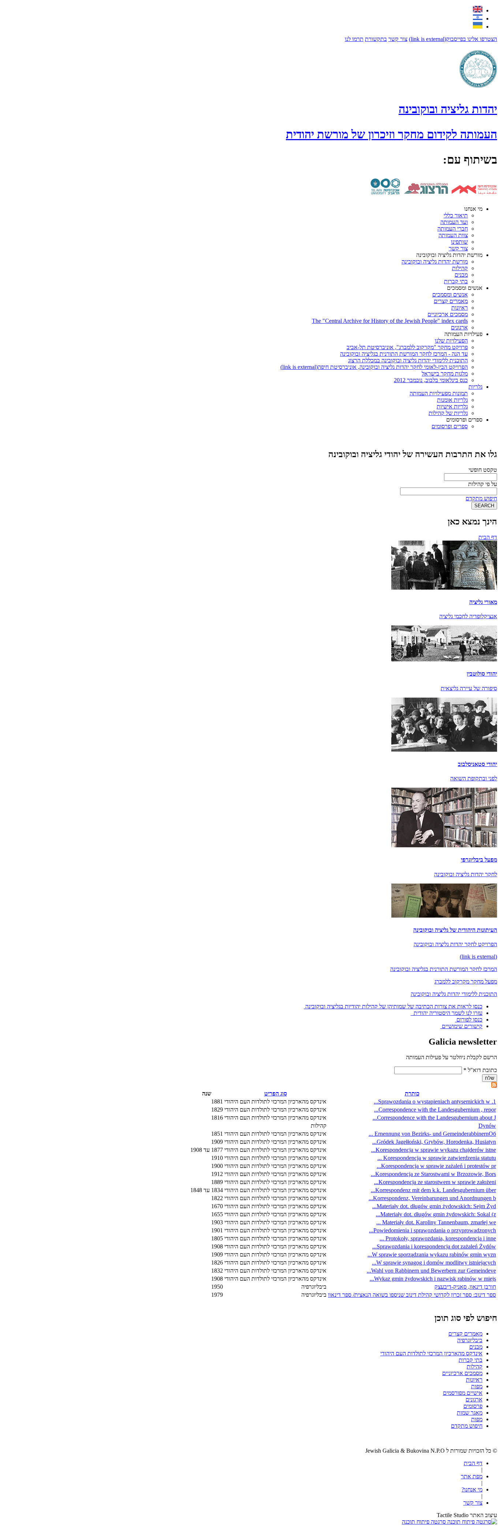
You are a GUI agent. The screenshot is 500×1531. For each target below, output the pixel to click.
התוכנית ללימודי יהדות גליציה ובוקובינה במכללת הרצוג (408, 360)
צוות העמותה (453, 235)
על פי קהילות (482, 484)
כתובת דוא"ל (480, 1070)
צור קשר (397, 39)
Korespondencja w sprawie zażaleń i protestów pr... (436, 1166)
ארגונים (459, 327)
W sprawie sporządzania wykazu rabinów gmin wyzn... (431, 1254)
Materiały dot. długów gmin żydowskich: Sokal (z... (436, 1214)
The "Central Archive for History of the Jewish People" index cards (390, 321)
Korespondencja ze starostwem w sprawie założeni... (435, 1182)
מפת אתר (471, 1476)
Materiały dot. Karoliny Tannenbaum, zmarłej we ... (436, 1222)
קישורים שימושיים (462, 1026)
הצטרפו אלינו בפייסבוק (453, 39)
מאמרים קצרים (451, 301)
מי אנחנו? (472, 1489)
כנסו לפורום (469, 1019)
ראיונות (459, 308)
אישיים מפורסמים (462, 1393)
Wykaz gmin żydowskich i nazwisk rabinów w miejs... (433, 1279)
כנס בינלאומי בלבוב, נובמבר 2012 (431, 380)
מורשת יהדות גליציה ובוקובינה (449, 255)
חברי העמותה (452, 228)
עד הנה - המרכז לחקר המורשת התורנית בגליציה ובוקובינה (404, 354)
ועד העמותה (454, 222)
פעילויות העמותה (463, 334)
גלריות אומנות (452, 400)
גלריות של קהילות (448, 413)
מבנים (461, 275)
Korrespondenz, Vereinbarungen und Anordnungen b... (432, 1198)
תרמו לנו (354, 39)
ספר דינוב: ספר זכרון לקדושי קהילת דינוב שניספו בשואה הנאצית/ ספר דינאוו (412, 1295)
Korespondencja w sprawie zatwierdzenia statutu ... (436, 1158)
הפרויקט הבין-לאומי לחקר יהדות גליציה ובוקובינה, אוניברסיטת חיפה (374, 367)
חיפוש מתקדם (481, 498)
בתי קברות (456, 281)
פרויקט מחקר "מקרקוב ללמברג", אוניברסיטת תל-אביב (407, 347)
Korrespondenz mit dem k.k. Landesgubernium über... (433, 1190)
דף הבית (487, 537)
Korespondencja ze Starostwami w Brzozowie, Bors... (433, 1174)
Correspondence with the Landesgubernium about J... (434, 1117)
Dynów (487, 1126)
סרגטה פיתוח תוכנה (424, 1522)
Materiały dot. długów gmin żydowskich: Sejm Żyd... (434, 1206)
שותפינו (459, 242)
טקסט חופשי (483, 470)
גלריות (475, 387)
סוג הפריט (275, 1093)
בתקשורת (376, 39)
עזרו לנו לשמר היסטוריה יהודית (447, 1013)
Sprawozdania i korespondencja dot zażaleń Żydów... (434, 1246)
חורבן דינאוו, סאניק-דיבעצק (465, 1287)
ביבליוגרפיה (469, 1340)
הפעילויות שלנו (451, 340)
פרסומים (472, 1406)
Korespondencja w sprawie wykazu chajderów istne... (433, 1150)
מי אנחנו (473, 209)
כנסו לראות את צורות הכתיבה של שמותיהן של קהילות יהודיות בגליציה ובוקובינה (393, 1006)
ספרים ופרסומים (464, 420)
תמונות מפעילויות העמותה (439, 393)
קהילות (460, 268)
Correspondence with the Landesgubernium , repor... (435, 1109)
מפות (476, 1386)
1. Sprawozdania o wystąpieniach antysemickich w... (435, 1101)
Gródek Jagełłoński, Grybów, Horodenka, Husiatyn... (434, 1142)
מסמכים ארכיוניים (448, 314)
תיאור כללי (456, 215)
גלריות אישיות (452, 406)
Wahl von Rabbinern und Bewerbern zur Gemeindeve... (431, 1270)
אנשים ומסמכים (464, 288)
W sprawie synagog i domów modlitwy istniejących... (434, 1262)
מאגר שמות (469, 1412)
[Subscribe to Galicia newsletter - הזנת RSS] (494, 1086)
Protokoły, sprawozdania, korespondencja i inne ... (438, 1238)
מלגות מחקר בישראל (445, 373)
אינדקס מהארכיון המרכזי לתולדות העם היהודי (431, 1353)
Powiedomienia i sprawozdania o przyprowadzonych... (432, 1230)
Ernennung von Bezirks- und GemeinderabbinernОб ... (432, 1134)
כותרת (412, 1093)
